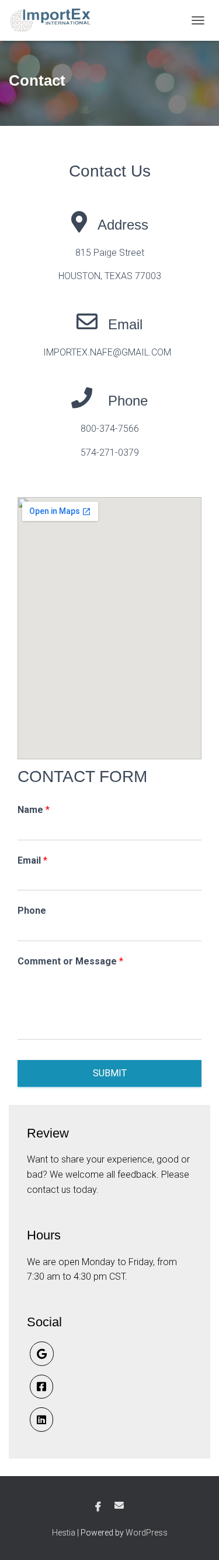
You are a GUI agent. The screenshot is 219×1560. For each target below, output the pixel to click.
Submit (110, 1073)
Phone (32, 910)
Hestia (63, 1532)
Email (32, 860)
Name (34, 809)
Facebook (98, 1507)
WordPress (147, 1532)
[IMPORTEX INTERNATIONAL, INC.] (56, 20)
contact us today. (63, 1189)
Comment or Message (70, 961)
